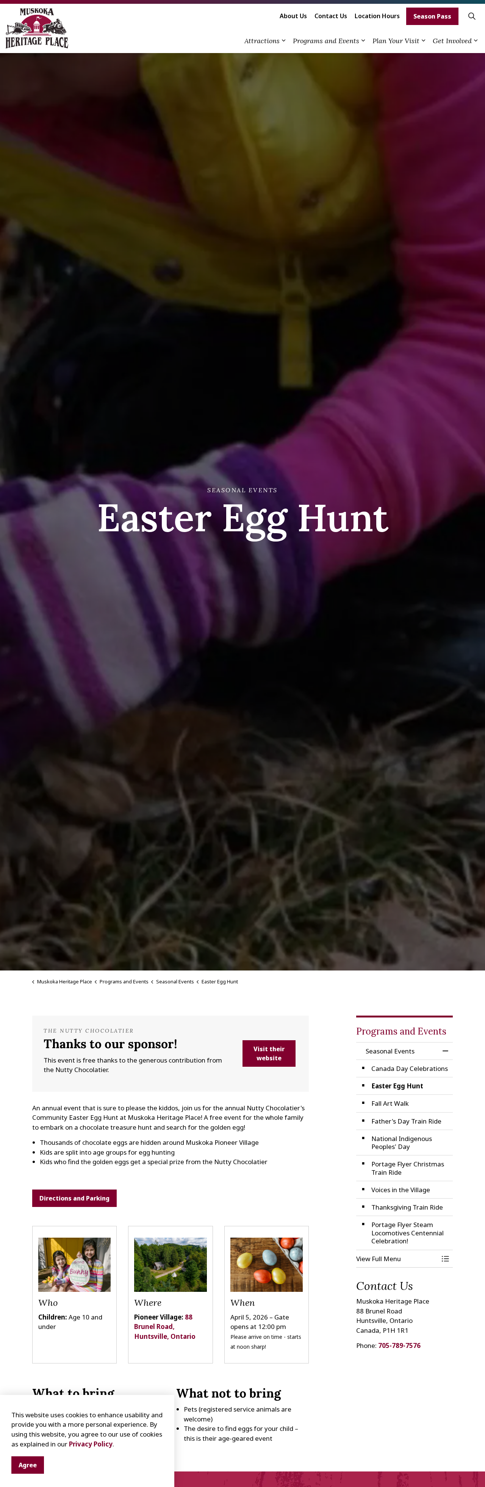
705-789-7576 (399, 1345)
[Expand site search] (471, 16)
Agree (28, 1465)
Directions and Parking (74, 1198)
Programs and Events (326, 40)
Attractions (262, 40)
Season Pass (432, 16)
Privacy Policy (91, 1444)
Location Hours (377, 16)
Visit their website (269, 1053)
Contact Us (330, 16)
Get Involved (452, 40)
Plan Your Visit (395, 40)
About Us (293, 16)
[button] (397, 1258)
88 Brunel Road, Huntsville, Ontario (165, 1327)
